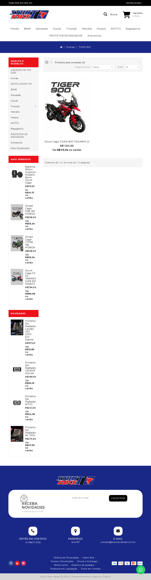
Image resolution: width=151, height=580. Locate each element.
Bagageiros (133, 28)
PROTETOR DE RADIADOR (65, 35)
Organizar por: (83, 67)
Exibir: (121, 67)
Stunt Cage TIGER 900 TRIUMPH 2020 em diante (76, 141)
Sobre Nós (88, 557)
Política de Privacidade (66, 557)
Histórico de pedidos (82, 565)
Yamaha (87, 28)
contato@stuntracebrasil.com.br (118, 542)
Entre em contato (91, 568)
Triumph (71, 28)
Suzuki (57, 28)
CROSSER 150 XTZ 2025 (21, 71)
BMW (27, 28)
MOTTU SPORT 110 (21, 84)
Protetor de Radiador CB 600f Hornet (30, 368)
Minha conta (61, 565)
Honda (15, 28)
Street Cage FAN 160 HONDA (30, 209)
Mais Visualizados (20, 148)
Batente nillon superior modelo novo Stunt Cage (30, 174)
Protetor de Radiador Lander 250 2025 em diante (30, 330)
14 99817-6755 (33, 542)
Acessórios (94, 35)
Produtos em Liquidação (63, 568)
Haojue (101, 28)
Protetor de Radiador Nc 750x (30, 431)
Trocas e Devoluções (62, 561)
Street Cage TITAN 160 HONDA (30, 242)
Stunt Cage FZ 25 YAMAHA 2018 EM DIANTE (30, 277)
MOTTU (116, 28)
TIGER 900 (85, 47)
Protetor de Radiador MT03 (30, 400)
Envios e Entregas (87, 561)
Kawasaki (42, 28)
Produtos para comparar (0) (70, 62)
